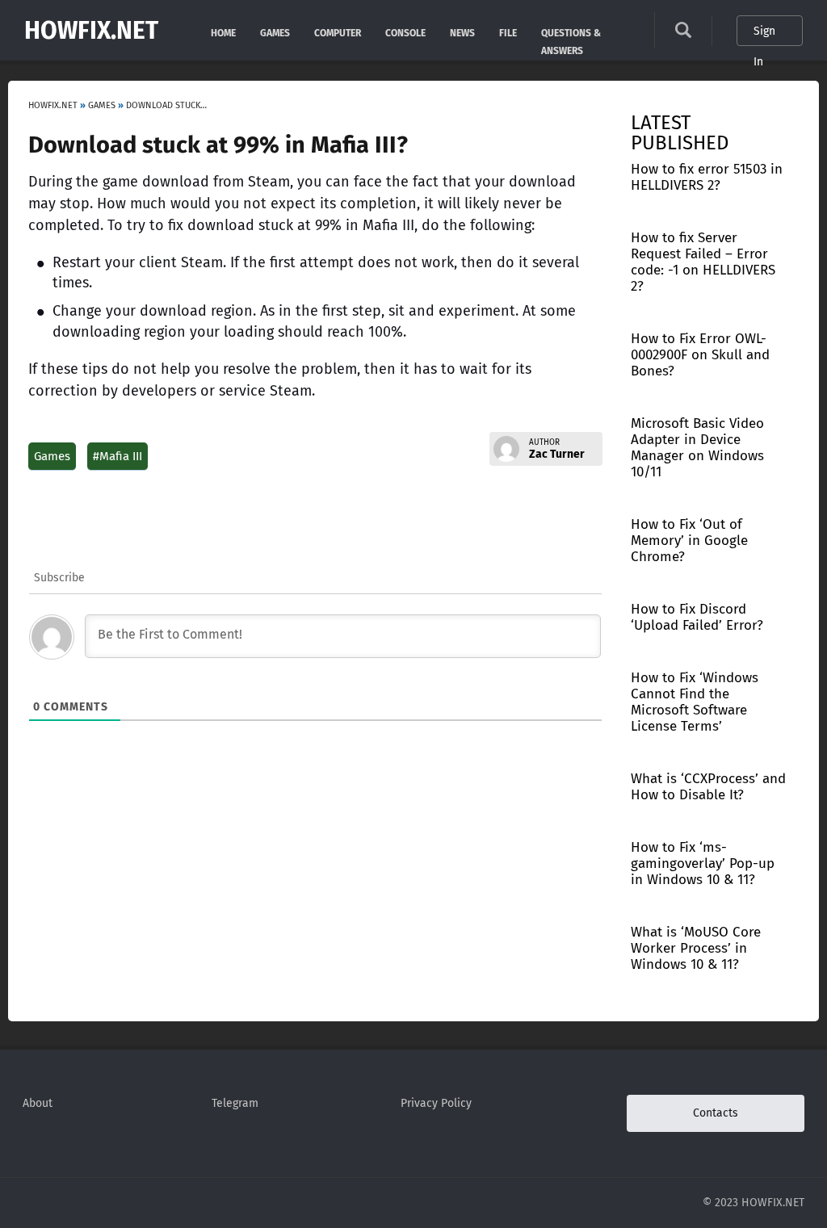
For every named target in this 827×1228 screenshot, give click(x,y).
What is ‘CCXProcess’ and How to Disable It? (708, 786)
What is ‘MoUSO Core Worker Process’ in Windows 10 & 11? (696, 948)
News (462, 31)
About (37, 1103)
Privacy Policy (436, 1103)
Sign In (764, 35)
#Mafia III (117, 456)
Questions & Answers (571, 31)
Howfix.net (91, 30)
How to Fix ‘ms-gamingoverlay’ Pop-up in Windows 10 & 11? (703, 863)
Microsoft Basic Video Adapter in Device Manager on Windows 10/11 (697, 447)
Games (275, 31)
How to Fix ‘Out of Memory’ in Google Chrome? (689, 540)
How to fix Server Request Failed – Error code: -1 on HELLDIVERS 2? (703, 262)
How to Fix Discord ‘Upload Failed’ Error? (697, 617)
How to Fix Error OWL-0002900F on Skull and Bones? (700, 354)
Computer (337, 31)
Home (223, 31)
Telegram (235, 1103)
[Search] (683, 34)
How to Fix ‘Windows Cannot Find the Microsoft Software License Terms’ (694, 702)
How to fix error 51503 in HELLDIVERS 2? (707, 177)
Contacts (715, 1113)
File (508, 31)
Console (405, 31)
